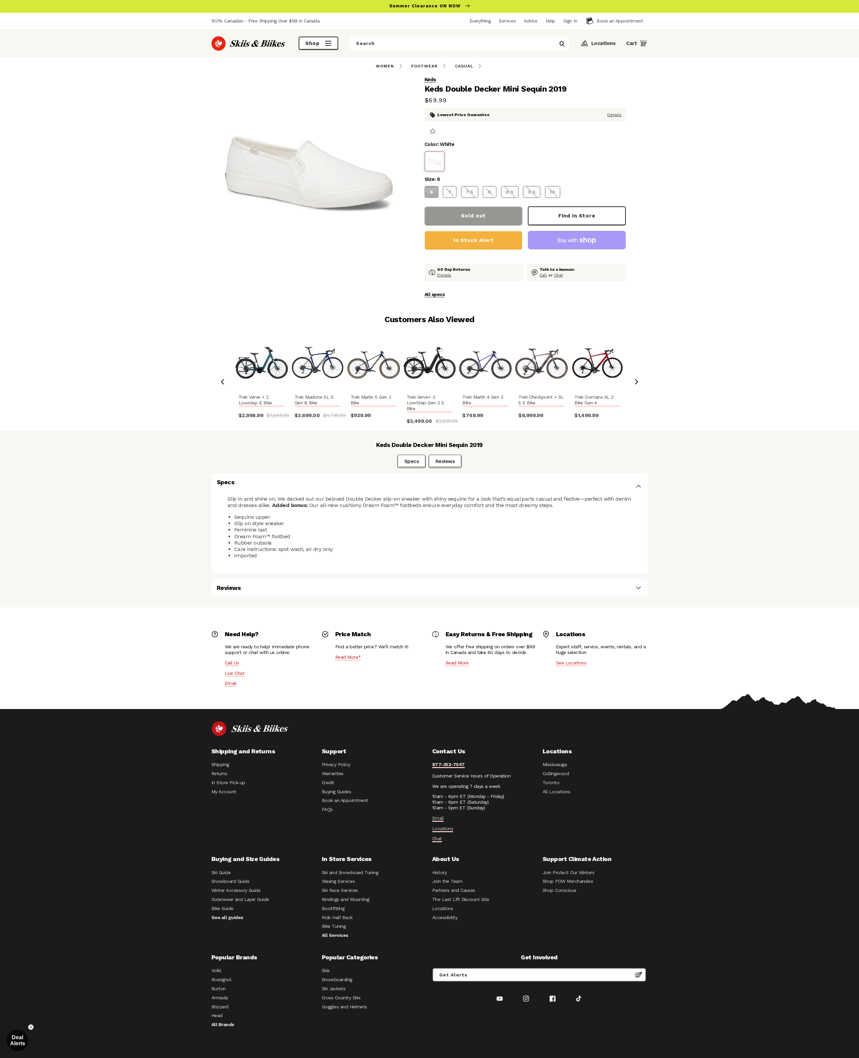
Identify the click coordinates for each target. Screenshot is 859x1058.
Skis (326, 970)
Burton (218, 988)
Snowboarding (337, 979)
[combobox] (459, 43)
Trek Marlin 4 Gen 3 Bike (482, 399)
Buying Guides (336, 791)
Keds (430, 80)
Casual (464, 66)
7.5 (469, 192)
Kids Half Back (337, 917)
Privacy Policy (336, 764)
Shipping (220, 764)
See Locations (571, 662)
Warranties (333, 773)
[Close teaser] (31, 1027)
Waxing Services (338, 881)
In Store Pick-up (228, 782)
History (439, 872)
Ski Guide (221, 872)
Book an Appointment (345, 800)
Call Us (232, 662)
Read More (457, 662)
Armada (219, 997)
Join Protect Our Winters (568, 872)
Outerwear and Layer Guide (240, 899)
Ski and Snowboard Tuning (350, 872)
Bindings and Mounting (345, 899)
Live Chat (234, 673)
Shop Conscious (559, 890)
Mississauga (555, 764)
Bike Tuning (334, 926)
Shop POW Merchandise (568, 881)
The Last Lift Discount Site (460, 899)
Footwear (424, 66)
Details (614, 115)
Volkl (216, 970)
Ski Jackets (333, 988)
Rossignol (221, 979)
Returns (219, 773)
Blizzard (220, 1006)
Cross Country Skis (341, 997)
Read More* (348, 657)
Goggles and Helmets (344, 1006)
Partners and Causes (453, 890)
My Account (223, 791)
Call (543, 275)
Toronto (551, 782)
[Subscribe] (638, 975)
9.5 (532, 192)
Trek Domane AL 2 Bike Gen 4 (593, 399)
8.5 (510, 192)
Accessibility (444, 917)
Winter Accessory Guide (235, 890)
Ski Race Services (340, 890)
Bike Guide (222, 908)
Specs (411, 461)
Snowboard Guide (230, 881)
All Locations (556, 791)
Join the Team (447, 881)
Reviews (445, 461)
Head (216, 1015)
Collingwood (556, 773)
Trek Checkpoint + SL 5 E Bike (541, 399)
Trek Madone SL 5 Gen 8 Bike (314, 399)
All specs (434, 294)
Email (230, 683)
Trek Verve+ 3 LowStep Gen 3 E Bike (425, 402)
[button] (570, 20)
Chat (558, 275)
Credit (328, 782)
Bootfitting (333, 908)
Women (385, 66)
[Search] (562, 44)
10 (552, 192)
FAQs (327, 809)
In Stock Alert (473, 240)
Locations (442, 828)
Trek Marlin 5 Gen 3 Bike (371, 399)
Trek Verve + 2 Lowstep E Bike (255, 399)
